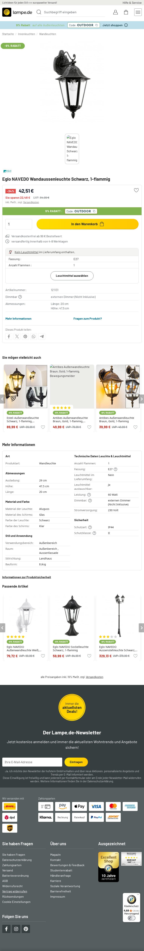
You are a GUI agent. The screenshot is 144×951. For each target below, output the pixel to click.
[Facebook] (8, 336)
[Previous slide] (65, 148)
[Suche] (39, 12)
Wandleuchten (47, 34)
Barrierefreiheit (60, 891)
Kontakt (55, 859)
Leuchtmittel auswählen (72, 275)
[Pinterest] (25, 336)
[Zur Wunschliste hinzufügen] (136, 190)
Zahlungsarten (12, 865)
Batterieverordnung (15, 875)
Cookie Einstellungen (16, 901)
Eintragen (76, 762)
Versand (7, 870)
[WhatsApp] (33, 336)
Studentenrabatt (61, 870)
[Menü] (138, 895)
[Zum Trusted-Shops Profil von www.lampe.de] (120, 867)
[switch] (131, 918)
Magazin (55, 854)
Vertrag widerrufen (14, 891)
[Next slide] (79, 148)
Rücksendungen (13, 896)
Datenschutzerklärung (100, 781)
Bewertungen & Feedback (67, 865)
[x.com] (17, 336)
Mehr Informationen (18, 318)
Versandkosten (31, 202)
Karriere (55, 880)
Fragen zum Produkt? (88, 318)
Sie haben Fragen (13, 854)
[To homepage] (17, 12)
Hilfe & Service (132, 2)
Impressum (57, 896)
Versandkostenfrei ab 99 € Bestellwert (36, 236)
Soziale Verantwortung (65, 886)
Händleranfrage (60, 875)
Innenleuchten (26, 34)
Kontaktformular (75, 777)
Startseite (8, 34)
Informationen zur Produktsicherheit (26, 577)
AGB (5, 880)
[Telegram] (41, 336)
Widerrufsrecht (12, 886)
